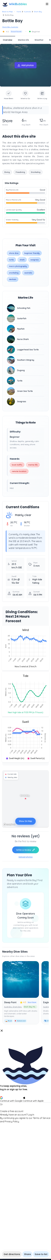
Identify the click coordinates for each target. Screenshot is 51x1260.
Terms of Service (41, 1118)
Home (19, 12)
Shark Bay (38, 12)
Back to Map (7, 12)
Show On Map (25, 821)
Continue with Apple (33, 1100)
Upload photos (26, 857)
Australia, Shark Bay (13, 1007)
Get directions (12, 1254)
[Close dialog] (1, 1030)
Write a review (23, 849)
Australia (27, 12)
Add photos (27, 65)
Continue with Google (11, 1100)
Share (27, 1254)
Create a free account (11, 1111)
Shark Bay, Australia (10, 27)
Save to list (41, 1254)
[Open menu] (47, 4)
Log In (31, 1114)
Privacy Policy (12, 1121)
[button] (25, 1076)
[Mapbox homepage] (9, 824)
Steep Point (10, 1002)
